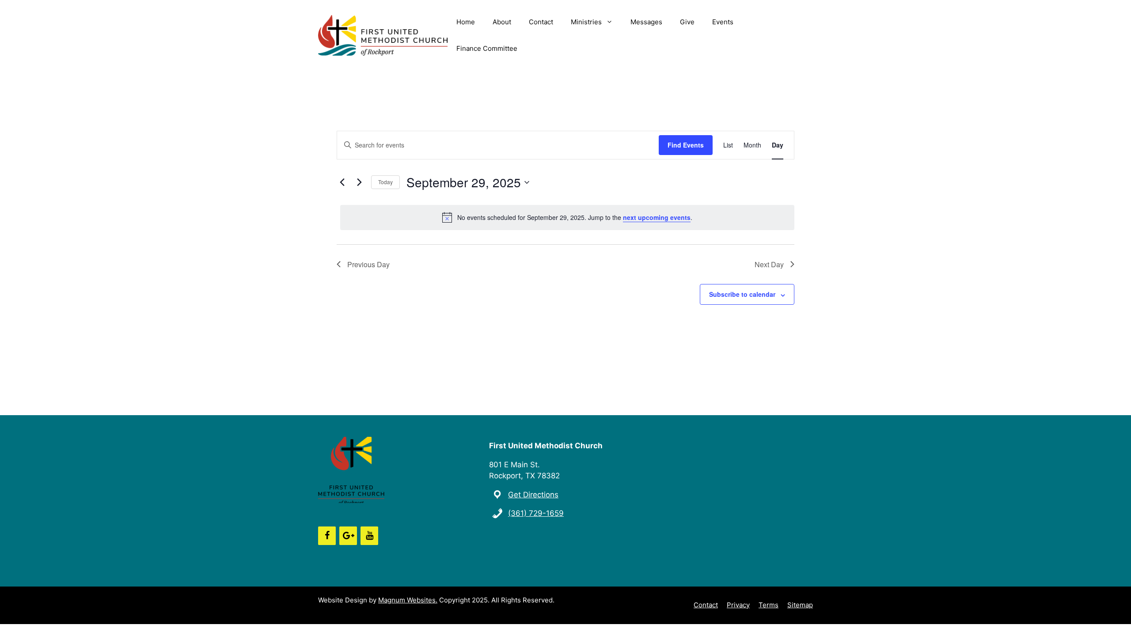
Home (465, 22)
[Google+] (348, 535)
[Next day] (359, 182)
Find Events (686, 144)
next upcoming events (657, 217)
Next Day (769, 264)
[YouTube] (369, 535)
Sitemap (800, 605)
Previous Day (368, 264)
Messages (646, 22)
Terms (768, 605)
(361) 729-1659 (536, 513)
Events (722, 22)
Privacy (738, 605)
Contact (541, 22)
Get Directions (533, 494)
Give (687, 22)
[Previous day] (342, 182)
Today (385, 182)
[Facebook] (327, 535)
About (502, 22)
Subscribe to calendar (742, 294)
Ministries (586, 22)
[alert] (567, 217)
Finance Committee (486, 48)
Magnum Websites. (407, 600)
